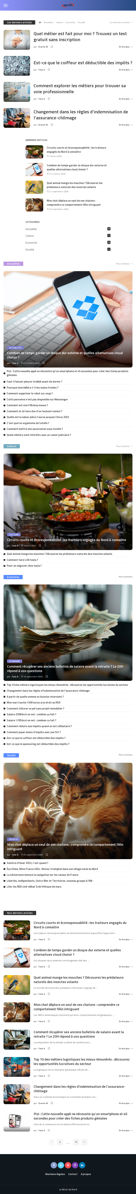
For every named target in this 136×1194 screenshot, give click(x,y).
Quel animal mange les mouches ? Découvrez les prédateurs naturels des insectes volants (75, 185)
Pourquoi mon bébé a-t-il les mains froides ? (32, 388)
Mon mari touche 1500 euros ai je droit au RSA (33, 702)
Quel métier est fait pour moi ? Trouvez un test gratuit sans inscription (80, 36)
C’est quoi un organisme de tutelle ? (28, 423)
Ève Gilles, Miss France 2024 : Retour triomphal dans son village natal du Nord (52, 869)
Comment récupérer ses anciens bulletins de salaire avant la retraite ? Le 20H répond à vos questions (65, 668)
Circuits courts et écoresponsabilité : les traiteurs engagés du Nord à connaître (76, 150)
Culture (59, 22)
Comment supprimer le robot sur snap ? (30, 393)
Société (81, 22)
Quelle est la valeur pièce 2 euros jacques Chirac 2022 (38, 417)
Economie (70, 22)
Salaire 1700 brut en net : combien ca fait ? (31, 720)
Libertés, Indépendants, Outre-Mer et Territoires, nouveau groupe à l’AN (49, 881)
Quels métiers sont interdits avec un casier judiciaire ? (39, 435)
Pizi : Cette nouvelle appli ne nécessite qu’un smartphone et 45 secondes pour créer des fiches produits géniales (67, 373)
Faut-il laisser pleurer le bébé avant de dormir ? (34, 382)
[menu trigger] (7, 5)
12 (76, 1142)
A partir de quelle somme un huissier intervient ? (35, 697)
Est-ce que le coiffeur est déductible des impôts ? (83, 62)
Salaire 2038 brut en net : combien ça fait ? (31, 714)
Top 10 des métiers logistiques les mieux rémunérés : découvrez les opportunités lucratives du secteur (67, 685)
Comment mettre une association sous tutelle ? (35, 429)
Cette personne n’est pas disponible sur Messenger (37, 399)
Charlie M (43, 46)
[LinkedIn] (82, 1165)
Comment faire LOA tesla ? (22, 560)
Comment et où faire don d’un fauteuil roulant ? (34, 411)
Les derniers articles (19, 22)
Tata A (41, 69)
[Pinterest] (68, 1165)
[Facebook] (54, 1165)
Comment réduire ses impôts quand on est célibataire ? (39, 726)
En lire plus (124, 46)
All (40, 22)
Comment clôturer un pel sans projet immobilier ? (35, 708)
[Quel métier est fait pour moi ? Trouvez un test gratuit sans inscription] (17, 40)
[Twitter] (61, 1165)
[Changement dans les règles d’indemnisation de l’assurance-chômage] (17, 118)
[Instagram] (75, 1165)
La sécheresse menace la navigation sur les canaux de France (42, 875)
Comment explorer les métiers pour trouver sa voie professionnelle (80, 88)
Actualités (48, 22)
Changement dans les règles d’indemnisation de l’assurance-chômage (81, 114)
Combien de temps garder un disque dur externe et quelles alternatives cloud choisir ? (77, 167)
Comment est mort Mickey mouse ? (27, 405)
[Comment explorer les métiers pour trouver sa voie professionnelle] (17, 92)
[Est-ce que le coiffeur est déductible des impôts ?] (17, 66)
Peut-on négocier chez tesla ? (24, 566)
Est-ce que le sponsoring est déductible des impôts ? (38, 744)
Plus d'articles (123, 263)
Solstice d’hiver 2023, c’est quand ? (27, 863)
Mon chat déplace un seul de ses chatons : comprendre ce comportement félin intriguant (74, 203)
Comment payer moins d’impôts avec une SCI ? (34, 732)
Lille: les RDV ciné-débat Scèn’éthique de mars (34, 887)
